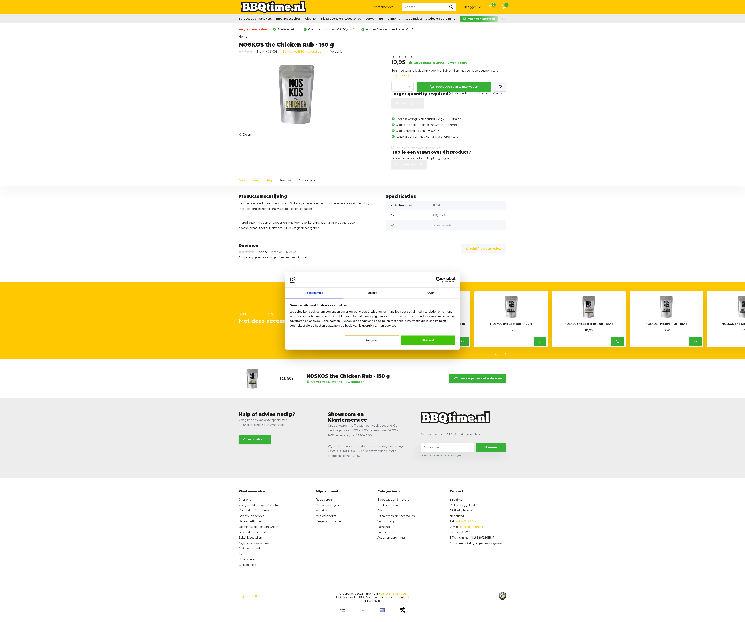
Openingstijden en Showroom (259, 527)
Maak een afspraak (481, 18)
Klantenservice (383, 7)
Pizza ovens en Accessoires (341, 18)
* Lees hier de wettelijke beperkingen (441, 455)
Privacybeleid (248, 559)
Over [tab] (430, 292)
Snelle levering (287, 29)
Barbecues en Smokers (255, 18)
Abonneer (491, 447)
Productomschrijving (255, 180)
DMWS (386, 593)
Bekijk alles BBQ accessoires (301, 51)
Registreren (324, 499)
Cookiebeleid (247, 565)
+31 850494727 (466, 521)
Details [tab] (372, 292)
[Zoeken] (451, 7)
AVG (241, 554)
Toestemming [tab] (314, 292)
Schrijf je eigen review (485, 248)
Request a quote (407, 103)
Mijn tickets (323, 510)
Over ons (245, 499)
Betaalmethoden (250, 521)
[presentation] (496, 354)
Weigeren (372, 340)
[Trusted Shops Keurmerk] (502, 596)
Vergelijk (336, 51)
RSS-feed (399, 593)
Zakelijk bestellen (250, 537)
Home (243, 36)
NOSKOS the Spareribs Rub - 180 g (588, 324)
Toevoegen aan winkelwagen (457, 86)
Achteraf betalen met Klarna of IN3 (389, 29)
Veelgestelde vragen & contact (260, 505)
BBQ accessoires (288, 18)
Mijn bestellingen (327, 505)
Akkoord (428, 340)
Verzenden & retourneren (256, 510)
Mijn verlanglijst (326, 516)
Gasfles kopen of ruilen (254, 532)
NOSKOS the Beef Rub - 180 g (511, 324)
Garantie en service (251, 516)
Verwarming (374, 18)
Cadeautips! (413, 18)
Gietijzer (311, 18)
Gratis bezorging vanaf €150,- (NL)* (331, 29)
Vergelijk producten (329, 521)
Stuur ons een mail (409, 164)
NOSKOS (271, 51)
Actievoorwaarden (251, 548)
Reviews (285, 180)
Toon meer (399, 75)
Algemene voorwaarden (255, 543)
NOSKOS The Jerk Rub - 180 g (666, 324)
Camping (393, 18)
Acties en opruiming (441, 18)
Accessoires (307, 180)
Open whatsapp (254, 439)
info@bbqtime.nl (471, 527)
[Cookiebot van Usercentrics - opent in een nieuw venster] (439, 280)
